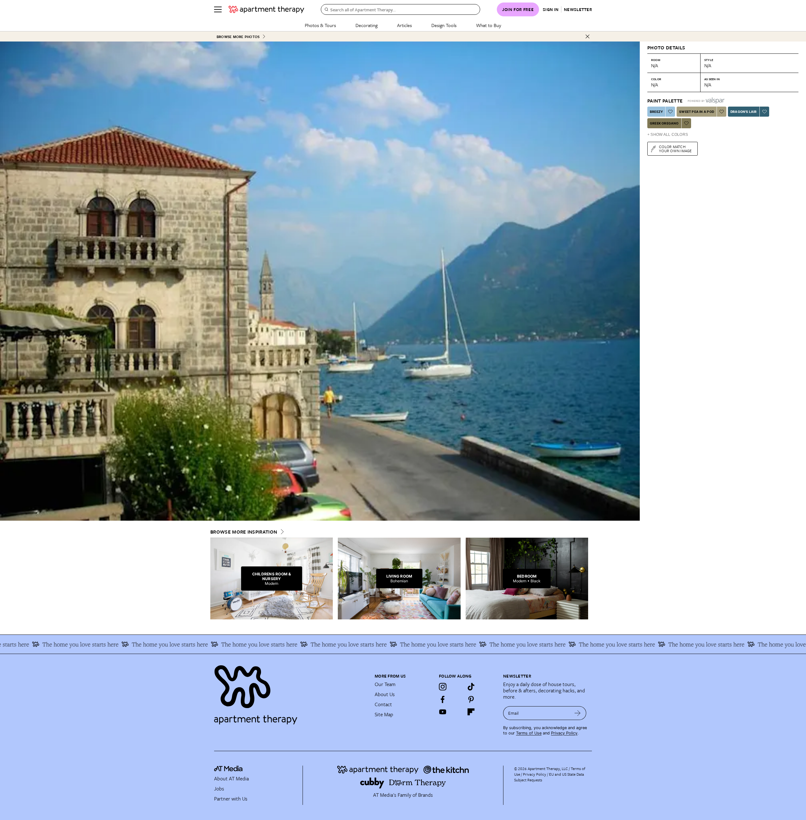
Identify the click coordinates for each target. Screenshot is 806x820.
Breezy (656, 112)
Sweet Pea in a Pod (696, 112)
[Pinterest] (471, 699)
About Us (385, 694)
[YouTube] (442, 712)
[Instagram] (442, 686)
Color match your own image (675, 148)
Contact (383, 704)
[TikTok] (471, 686)
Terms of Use (529, 733)
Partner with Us (230, 798)
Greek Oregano (664, 123)
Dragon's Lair (743, 112)
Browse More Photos (238, 36)
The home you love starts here (102, 644)
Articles (404, 25)
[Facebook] (442, 699)
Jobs (219, 788)
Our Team (385, 684)
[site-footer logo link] (228, 769)
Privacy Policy (564, 733)
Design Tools (444, 25)
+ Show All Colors (667, 134)
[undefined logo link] (266, 9)
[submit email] (577, 713)
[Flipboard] (471, 712)
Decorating (366, 25)
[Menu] (218, 9)
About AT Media (231, 778)
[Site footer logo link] (290, 692)
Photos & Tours (320, 25)
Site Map (384, 714)
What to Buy (488, 25)
